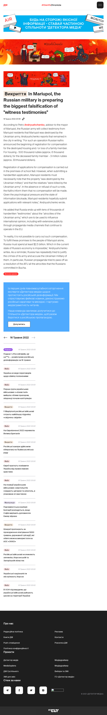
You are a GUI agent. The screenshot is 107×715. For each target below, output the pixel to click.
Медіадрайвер (61, 660)
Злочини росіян (11, 274)
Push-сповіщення (11, 643)
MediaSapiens (9, 665)
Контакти (59, 637)
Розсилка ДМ (61, 643)
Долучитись (19, 324)
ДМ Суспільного (11, 671)
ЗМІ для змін (9, 676)
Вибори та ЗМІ (62, 671)
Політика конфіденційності (16, 648)
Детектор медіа (10, 660)
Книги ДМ (8, 637)
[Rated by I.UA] (57, 690)
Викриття (15, 94)
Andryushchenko (34, 124)
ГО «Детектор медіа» (64, 676)
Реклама (59, 631)
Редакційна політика (13, 631)
